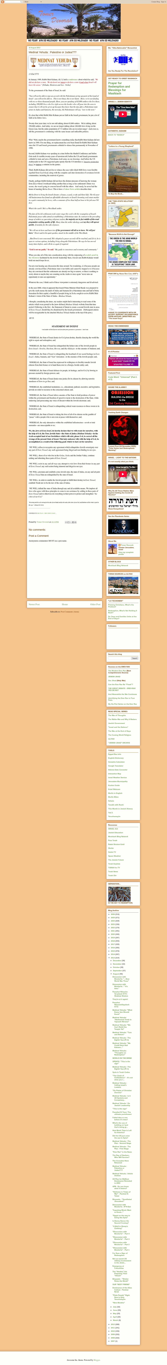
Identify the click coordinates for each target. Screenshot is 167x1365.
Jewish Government (116, 723)
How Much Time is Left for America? (122, 1131)
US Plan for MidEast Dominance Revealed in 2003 (122, 1181)
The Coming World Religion (119, 735)
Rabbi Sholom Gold (116, 844)
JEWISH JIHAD (114, 677)
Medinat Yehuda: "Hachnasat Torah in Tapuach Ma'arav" (121, 1019)
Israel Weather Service (117, 777)
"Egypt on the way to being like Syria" (121, 1217)
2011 (113, 1328)
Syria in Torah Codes (121, 1072)
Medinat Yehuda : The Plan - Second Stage (121, 1142)
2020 (113, 934)
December (117, 961)
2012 (113, 1324)
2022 (113, 928)
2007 (113, 1341)
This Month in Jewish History (120, 809)
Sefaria (111, 801)
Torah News (113, 871)
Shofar (111, 848)
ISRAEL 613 (113, 829)
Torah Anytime (114, 864)
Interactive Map (114, 774)
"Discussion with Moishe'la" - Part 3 (120, 1238)
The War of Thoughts (117, 715)
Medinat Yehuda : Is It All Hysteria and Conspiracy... (121, 1098)
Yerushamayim (114, 816)
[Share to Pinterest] (75, 522)
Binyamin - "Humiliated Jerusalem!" (122, 1200)
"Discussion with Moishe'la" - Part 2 (120, 1243)
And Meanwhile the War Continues (122, 694)
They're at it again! (120, 999)
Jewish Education (115, 833)
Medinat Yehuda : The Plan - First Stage (121, 1148)
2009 (113, 1334)
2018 (113, 941)
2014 (113, 954)
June (115, 1310)
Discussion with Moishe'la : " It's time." (120, 986)
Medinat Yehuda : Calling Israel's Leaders (119, 1085)
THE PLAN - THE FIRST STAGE (46, 513)
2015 (113, 951)
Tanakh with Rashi (116, 805)
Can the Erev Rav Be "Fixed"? (120, 684)
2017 (113, 944)
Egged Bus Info (114, 754)
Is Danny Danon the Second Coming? (120, 1222)
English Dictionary (116, 758)
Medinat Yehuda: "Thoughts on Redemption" (119, 1053)
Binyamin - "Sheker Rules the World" (120, 1280)
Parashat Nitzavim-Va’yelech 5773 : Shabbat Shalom (120, 994)
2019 (113, 938)
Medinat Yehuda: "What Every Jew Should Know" (122, 1012)
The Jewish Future (116, 860)
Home (65, 604)
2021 (113, 931)
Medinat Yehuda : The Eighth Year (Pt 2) (121, 1039)
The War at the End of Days (119, 731)
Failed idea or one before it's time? (120, 1119)
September (117, 971)
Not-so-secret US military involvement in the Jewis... (121, 1261)
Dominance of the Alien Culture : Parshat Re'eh (122, 1290)
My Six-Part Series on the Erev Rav (122, 704)
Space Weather (114, 856)
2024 (113, 921)
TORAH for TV (114, 868)
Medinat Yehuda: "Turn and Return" (122, 1033)
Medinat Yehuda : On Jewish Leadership (121, 1104)
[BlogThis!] (68, 522)
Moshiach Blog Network (118, 565)
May (115, 1313)
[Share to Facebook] (73, 522)
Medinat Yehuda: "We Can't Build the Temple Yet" (121, 1027)
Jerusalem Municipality (118, 781)
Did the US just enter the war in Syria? (121, 1137)
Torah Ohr (112, 875)
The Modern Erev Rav (117, 671)
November (117, 964)
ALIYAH (111, 739)
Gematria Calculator (116, 762)
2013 (113, 958)
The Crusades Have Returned (120, 1162)
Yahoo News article (72, 189)
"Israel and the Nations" (118, 727)
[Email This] (66, 522)
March (116, 1320)
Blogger (97, 1360)
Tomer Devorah (127, 545)
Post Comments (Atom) (70, 611)
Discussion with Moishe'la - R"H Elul (121, 1206)
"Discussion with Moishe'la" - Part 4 (120, 1233)
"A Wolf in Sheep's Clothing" (120, 1227)
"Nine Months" (118, 1303)
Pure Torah (112, 840)
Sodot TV (112, 852)
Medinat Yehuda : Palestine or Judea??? (119, 1168)
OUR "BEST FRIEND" (121, 1284)
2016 (113, 948)
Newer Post (34, 604)
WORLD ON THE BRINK (122, 1058)
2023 (113, 924)
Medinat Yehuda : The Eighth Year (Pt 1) (121, 1068)
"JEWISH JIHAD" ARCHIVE (119, 743)
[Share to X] (71, 522)
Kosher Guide (114, 785)
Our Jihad (112, 680)
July (115, 1307)
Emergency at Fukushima (118, 1267)
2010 (113, 1331)
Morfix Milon (113, 797)
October (116, 967)
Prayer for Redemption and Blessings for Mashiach (119, 88)
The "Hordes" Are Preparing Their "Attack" (119, 1274)
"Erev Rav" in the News (122, 1152)
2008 (113, 1338)
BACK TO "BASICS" (116, 135)
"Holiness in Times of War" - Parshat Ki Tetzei (121, 1194)
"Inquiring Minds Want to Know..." (121, 1211)
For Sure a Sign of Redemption (120, 1254)
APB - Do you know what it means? (120, 1187)
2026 (113, 914)
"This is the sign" (119, 1109)
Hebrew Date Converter (117, 770)
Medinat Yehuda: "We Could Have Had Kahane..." (121, 1045)
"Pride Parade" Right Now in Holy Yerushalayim (121, 1297)
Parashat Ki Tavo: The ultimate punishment (122, 1113)
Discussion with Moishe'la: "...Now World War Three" (120, 979)
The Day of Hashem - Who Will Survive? (121, 1156)
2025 (113, 918)
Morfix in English (115, 793)
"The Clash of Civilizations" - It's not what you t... (122, 1078)
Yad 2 (110, 813)
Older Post (95, 604)
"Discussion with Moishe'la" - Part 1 (120, 1249)
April (115, 1317)
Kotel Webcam (114, 789)
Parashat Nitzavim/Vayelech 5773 (120, 1005)
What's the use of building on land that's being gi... (120, 1125)
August (116, 974)
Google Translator (115, 766)
